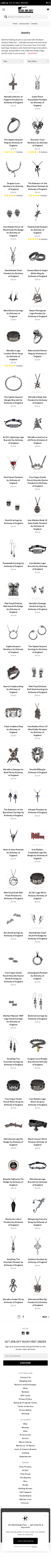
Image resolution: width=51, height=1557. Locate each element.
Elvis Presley (25, 1467)
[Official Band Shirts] (25, 9)
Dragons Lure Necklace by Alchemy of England (13, 186)
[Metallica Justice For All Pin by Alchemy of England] (37, 423)
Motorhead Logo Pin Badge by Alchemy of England (13, 1142)
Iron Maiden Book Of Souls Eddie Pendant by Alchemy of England (37, 524)
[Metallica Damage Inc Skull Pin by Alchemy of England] (13, 756)
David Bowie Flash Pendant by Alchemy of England (13, 273)
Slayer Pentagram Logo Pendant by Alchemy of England (37, 313)
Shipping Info (25, 1381)
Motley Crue (25, 1499)
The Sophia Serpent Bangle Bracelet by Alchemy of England (13, 400)
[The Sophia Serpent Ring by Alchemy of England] (13, 126)
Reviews (25, 1392)
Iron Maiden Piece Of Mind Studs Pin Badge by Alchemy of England (13, 231)
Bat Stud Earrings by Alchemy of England (13, 934)
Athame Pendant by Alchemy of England (37, 811)
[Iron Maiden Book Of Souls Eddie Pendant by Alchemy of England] (37, 506)
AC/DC (25, 1470)
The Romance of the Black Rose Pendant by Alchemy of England (37, 186)
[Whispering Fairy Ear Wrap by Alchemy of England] (37, 1205)
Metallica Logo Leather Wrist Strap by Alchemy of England (13, 354)
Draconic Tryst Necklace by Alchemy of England (38, 142)
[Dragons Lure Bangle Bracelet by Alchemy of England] (37, 1045)
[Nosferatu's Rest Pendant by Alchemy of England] (13, 1205)
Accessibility (25, 1410)
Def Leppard (25, 1492)
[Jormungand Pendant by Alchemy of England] (37, 959)
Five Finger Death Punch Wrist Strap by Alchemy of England (13, 1102)
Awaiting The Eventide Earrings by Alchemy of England (13, 1062)
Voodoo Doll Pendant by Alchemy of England (38, 230)
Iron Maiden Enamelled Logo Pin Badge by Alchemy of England (37, 854)
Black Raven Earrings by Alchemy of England (13, 313)
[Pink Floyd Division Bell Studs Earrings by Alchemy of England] (37, 673)
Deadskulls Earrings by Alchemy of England (13, 564)
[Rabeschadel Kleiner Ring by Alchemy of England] (37, 337)
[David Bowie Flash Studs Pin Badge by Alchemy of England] (37, 919)
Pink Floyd (25, 1474)
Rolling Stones (25, 1488)
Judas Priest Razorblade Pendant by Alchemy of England (37, 101)
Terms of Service (25, 1406)
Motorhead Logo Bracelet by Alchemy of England (37, 1182)
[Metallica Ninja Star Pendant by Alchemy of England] (37, 383)
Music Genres (25, 1442)
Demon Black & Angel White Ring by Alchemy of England (37, 273)
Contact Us (25, 1377)
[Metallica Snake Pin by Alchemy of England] (13, 1286)
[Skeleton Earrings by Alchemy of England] (37, 1002)
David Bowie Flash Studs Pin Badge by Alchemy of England (37, 936)
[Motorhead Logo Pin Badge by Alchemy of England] (13, 1125)
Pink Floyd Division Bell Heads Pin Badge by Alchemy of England (13, 607)
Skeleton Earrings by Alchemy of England (37, 1017)
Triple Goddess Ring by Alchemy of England (13, 729)
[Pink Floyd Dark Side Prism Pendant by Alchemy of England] (13, 879)
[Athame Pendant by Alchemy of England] (37, 796)
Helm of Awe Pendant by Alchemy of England (13, 852)
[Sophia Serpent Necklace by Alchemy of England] (13, 633)
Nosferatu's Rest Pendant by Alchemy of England (13, 1222)
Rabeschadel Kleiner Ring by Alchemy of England (37, 353)
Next (47, 2)
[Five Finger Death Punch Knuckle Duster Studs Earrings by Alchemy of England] (13, 959)
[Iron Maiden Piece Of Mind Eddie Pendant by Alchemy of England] (37, 713)
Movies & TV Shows (25, 1445)
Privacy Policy (25, 1399)
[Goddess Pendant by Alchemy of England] (37, 1246)
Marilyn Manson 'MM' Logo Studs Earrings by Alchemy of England (13, 1020)
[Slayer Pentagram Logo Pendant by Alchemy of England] (37, 297)
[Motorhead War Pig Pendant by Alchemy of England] (37, 1286)
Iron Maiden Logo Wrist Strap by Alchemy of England (37, 1102)
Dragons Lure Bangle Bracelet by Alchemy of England (37, 1062)
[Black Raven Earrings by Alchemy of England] (13, 297)
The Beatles (25, 1477)
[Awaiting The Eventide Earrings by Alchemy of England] (13, 1045)
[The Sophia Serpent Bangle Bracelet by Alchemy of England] (13, 383)
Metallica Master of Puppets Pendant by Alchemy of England (13, 99)
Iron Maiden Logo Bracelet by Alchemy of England (37, 566)
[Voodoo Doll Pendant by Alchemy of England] (37, 213)
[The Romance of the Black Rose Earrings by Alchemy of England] (13, 796)
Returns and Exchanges (25, 1384)
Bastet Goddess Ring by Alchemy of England (13, 689)
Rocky (25, 1485)
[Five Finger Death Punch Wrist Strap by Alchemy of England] (13, 1085)
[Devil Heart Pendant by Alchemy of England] (13, 463)
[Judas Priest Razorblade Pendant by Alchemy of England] (37, 83)
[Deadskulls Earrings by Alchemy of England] (13, 549)
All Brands (25, 1503)
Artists (25, 1438)
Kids (25, 1431)
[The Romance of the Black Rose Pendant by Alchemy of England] (37, 170)
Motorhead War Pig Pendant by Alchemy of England (37, 1302)
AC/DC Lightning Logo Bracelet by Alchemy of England (13, 440)
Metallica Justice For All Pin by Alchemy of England (37, 440)
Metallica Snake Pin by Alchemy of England (13, 1300)
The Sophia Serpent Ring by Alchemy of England (13, 142)
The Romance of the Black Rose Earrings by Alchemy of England (13, 812)
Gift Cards (25, 1395)
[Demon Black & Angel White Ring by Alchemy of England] (37, 257)
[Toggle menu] (3, 9)
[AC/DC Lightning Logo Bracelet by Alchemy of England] (13, 423)
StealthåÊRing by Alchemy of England (37, 771)
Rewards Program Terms (25, 1403)
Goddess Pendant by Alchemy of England (37, 1260)
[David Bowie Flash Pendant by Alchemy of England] (13, 257)
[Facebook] (27, 1333)
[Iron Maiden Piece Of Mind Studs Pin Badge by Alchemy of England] (13, 213)
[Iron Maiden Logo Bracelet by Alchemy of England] (37, 549)
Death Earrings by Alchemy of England (13, 521)
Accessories (25, 1435)
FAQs (25, 1388)
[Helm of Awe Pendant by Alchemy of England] (13, 836)
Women (25, 1427)
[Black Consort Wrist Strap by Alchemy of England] (37, 1125)
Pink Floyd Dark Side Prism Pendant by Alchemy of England (13, 895)
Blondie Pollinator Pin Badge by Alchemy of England (13, 1182)
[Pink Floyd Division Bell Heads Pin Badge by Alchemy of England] (13, 590)
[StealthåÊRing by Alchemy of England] (37, 756)
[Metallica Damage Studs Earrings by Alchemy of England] (37, 590)
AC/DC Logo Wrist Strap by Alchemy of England (37, 895)
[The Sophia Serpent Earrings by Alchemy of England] (37, 633)
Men (25, 1424)
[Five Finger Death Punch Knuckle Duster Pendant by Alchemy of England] (37, 463)
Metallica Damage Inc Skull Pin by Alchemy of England (13, 772)
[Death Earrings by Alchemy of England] (13, 506)
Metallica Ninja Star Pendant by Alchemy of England (37, 400)
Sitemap (25, 1413)
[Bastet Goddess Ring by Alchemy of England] (13, 673)
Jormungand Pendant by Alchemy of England (38, 976)
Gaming (25, 1453)
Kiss (25, 1481)
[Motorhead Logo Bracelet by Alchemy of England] (37, 1165)
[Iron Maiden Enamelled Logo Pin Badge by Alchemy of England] (37, 836)
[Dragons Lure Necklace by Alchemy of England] (13, 170)
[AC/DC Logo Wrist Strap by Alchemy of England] (37, 879)
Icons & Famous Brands (25, 1449)
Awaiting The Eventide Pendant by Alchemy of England (13, 1262)
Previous (4, 2)
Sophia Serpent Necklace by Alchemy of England (13, 649)
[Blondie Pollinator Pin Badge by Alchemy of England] (13, 1165)
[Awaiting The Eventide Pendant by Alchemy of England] (13, 1246)
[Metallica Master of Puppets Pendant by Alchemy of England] (13, 83)
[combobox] (25, 17)
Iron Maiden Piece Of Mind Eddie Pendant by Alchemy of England (37, 730)
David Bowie (25, 1496)
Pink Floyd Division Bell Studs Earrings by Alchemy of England (37, 689)
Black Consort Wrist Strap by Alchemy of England (37, 1142)
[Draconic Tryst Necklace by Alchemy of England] (37, 126)
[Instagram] (23, 1333)
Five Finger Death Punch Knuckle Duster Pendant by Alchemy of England (37, 481)
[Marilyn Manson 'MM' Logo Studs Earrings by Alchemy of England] (13, 1002)
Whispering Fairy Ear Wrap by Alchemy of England (37, 1222)
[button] (12, 61)
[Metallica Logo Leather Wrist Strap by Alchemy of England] (13, 337)
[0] (48, 9)
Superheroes (25, 1456)
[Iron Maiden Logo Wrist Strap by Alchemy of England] (37, 1085)
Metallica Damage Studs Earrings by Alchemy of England (37, 606)
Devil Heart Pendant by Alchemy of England (13, 480)
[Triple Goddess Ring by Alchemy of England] (13, 713)
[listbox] (37, 61)
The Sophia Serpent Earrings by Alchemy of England (37, 649)
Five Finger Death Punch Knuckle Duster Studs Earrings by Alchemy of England (13, 977)
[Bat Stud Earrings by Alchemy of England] (13, 919)
